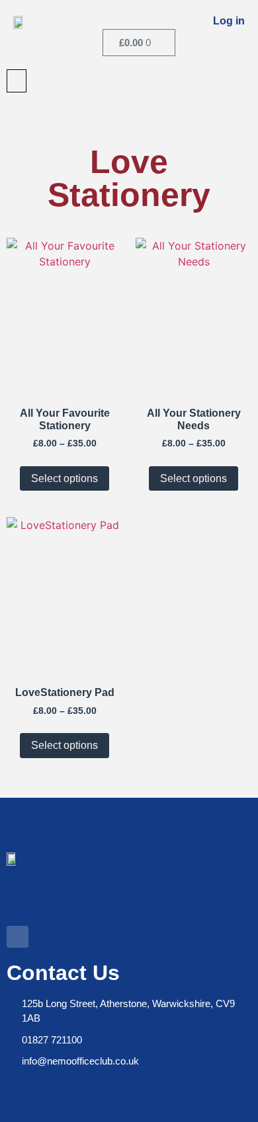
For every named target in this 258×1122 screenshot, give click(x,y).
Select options (64, 478)
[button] (16, 80)
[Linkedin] (17, 937)
